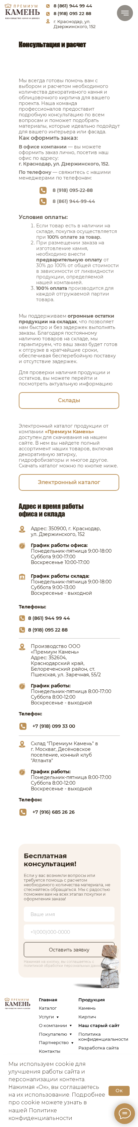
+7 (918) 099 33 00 (53, 726)
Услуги (46, 1016)
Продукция (91, 999)
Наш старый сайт (99, 1025)
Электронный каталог (69, 482)
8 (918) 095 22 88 (72, 13)
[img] (22, 11)
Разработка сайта (98, 1047)
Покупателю (53, 1034)
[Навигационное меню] (125, 13)
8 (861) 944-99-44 (74, 201)
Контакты (49, 1051)
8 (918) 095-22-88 (73, 190)
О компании (53, 1025)
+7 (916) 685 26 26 (53, 812)
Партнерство (54, 1042)
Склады (69, 400)
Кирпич (87, 1016)
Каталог (48, 1008)
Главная (48, 999)
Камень (86, 1008)
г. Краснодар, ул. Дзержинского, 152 (74, 24)
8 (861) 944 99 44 (73, 5)
